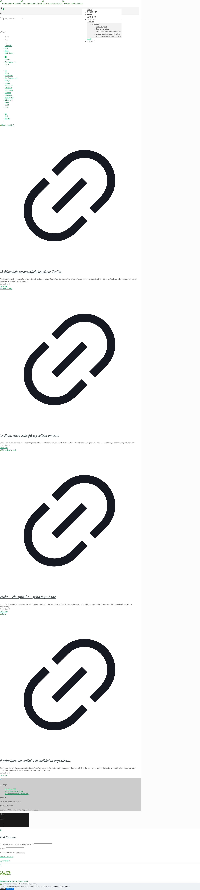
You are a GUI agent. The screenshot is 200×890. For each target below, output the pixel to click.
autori (7, 51)
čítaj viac (4, 286)
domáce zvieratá (11, 78)
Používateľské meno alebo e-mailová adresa (17, 845)
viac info (3, 889)
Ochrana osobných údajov (14, 791)
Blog (6, 39)
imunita (7, 83)
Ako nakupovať (10, 789)
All (5, 57)
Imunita (7, 59)
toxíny (7, 102)
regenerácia (9, 97)
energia (7, 80)
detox (7, 73)
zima (6, 107)
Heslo (2, 849)
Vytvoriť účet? (5, 861)
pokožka (8, 93)
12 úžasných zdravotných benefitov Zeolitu (30, 272)
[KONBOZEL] (41, 3)
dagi (6, 116)
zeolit (7, 105)
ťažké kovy (8, 100)
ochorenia (8, 88)
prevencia (8, 95)
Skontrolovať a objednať (8, 881)
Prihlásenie (20, 853)
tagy (6, 48)
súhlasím (10, 889)
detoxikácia (9, 76)
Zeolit (7, 64)
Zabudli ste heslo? (6, 857)
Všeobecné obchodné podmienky (17, 794)
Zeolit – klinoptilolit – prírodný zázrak (28, 597)
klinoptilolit (8, 85)
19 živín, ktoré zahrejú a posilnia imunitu (29, 436)
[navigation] (100, 873)
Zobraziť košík (23, 881)
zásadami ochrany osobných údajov (57, 886)
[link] (23, 19)
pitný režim (9, 90)
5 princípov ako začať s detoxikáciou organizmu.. (35, 761)
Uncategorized (10, 62)
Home (7, 37)
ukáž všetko (9, 53)
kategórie (8, 46)
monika (7, 118)
